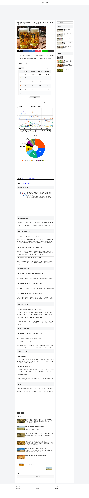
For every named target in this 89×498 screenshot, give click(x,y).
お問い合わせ (18, 486)
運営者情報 (18, 488)
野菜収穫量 (29, 178)
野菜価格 (56, 486)
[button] (51, 51)
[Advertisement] (44, 12)
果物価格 (56, 488)
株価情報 (37, 488)
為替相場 (37, 486)
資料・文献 (18, 490)
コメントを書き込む (35, 476)
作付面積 (22, 183)
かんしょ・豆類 (24, 178)
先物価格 (37, 490)
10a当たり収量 (27, 183)
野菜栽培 (33, 178)
